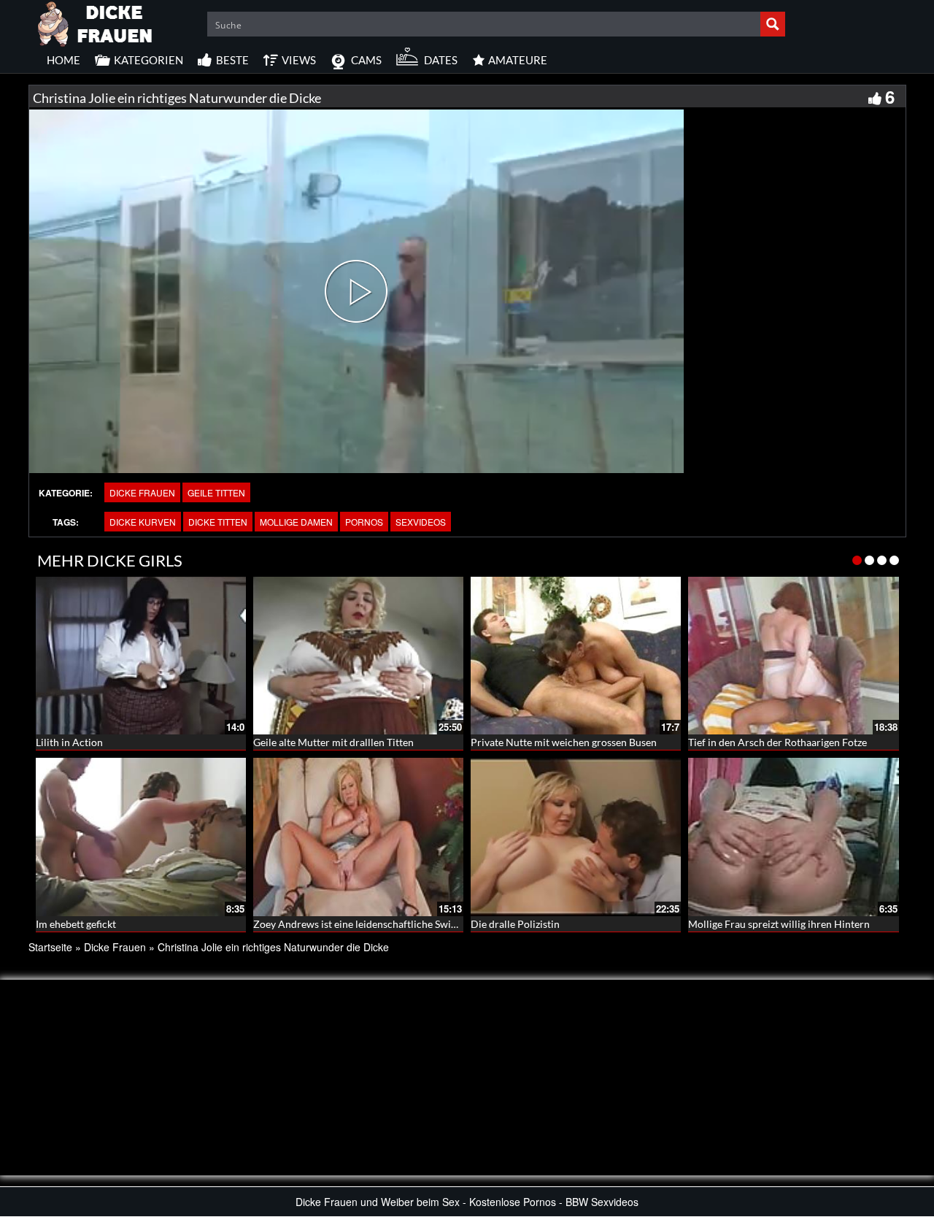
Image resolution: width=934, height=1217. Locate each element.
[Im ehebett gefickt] (141, 836)
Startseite (50, 947)
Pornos (364, 521)
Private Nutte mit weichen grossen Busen (564, 742)
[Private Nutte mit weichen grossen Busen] (576, 655)
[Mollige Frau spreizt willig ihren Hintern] (793, 836)
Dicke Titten (217, 521)
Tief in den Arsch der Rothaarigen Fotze (777, 742)
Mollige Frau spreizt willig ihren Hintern (779, 924)
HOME (63, 59)
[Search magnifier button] (772, 24)
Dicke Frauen (142, 492)
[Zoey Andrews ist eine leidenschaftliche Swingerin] (358, 836)
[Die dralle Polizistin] (576, 836)
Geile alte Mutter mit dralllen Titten (333, 742)
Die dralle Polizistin (515, 924)
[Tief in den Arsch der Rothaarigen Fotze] (793, 655)
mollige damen (296, 521)
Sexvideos (420, 521)
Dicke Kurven (142, 521)
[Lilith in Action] (141, 655)
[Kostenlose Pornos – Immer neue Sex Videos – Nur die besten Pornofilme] (95, 22)
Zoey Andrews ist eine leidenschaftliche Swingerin (366, 924)
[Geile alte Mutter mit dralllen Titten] (358, 655)
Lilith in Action (69, 742)
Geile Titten (216, 492)
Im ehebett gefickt (76, 924)
